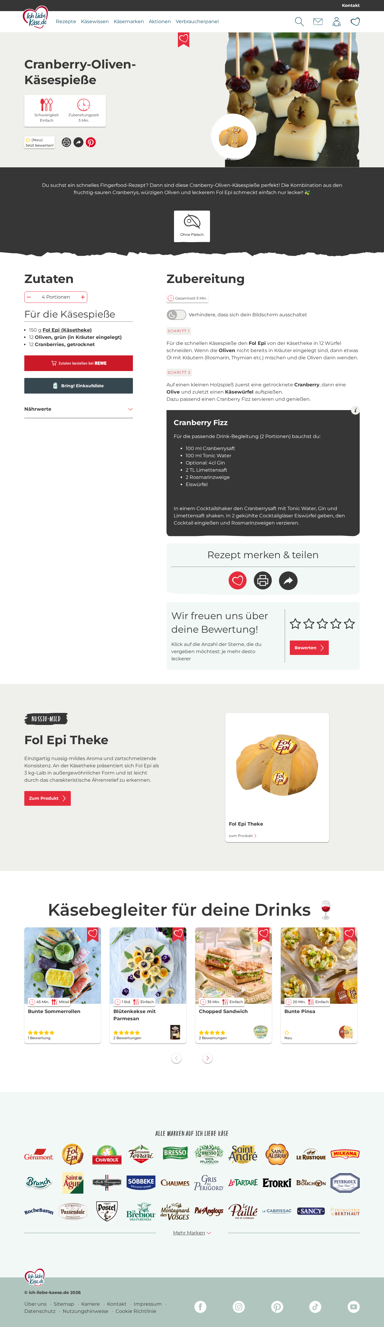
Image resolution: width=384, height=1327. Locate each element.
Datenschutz (40, 1311)
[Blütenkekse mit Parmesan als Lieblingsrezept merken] (178, 934)
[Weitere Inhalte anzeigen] (207, 1058)
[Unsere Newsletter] (318, 21)
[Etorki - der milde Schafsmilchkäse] (277, 1183)
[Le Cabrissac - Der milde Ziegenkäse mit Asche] (277, 1211)
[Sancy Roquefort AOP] (311, 1211)
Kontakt (351, 5)
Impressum (148, 1304)
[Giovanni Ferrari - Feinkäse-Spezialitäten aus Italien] (140, 1154)
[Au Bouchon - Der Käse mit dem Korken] (311, 1183)
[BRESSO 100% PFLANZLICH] (209, 1154)
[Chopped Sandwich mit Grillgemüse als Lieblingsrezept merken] (263, 934)
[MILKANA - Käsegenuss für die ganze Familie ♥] (345, 1154)
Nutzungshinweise (86, 1311)
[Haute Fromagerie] (107, 1183)
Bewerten (305, 647)
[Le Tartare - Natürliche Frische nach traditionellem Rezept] (242, 1182)
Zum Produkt (43, 798)
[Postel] (107, 1211)
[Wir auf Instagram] (239, 1308)
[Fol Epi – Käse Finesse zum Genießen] (73, 1154)
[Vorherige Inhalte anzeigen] (176, 1058)
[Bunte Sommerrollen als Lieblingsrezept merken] (92, 934)
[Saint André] (242, 1154)
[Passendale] (72, 1211)
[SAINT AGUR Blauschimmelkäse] (73, 1183)
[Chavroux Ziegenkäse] (107, 1154)
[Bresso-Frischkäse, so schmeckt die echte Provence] (175, 1154)
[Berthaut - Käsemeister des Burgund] (345, 1211)
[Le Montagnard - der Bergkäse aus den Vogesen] (175, 1211)
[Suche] (299, 21)
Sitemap (64, 1304)
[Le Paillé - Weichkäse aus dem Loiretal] (242, 1211)
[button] (78, 142)
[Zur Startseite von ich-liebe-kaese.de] (35, 17)
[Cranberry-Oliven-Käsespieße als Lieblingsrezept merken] (183, 39)
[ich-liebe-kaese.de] (34, 1277)
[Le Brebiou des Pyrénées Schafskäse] (140, 1211)
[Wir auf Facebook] (200, 1308)
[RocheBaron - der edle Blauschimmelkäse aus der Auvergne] (38, 1211)
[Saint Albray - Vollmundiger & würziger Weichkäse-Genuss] (277, 1154)
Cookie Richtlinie (136, 1311)
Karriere (91, 1304)
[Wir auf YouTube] (354, 1308)
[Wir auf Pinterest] (277, 1308)
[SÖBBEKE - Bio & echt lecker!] (140, 1182)
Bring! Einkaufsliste (82, 385)
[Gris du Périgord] (209, 1182)
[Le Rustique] (311, 1154)
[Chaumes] (175, 1182)
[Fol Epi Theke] (233, 137)
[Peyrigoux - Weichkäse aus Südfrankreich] (345, 1183)
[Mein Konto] (336, 21)
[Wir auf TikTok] (315, 1308)
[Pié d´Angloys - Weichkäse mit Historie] (209, 1211)
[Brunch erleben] (38, 1182)
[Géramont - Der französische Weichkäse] (38, 1154)
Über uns (36, 1304)
